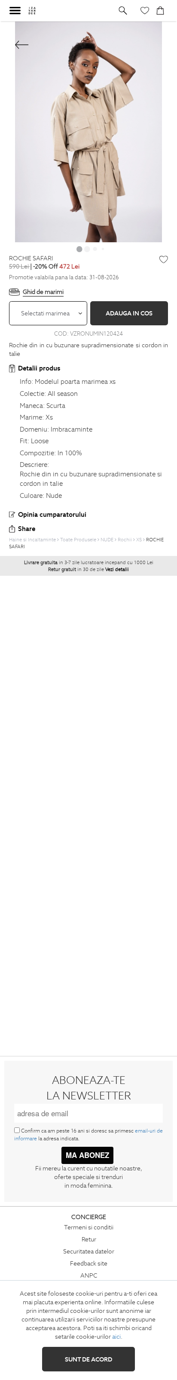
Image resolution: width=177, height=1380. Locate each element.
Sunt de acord (88, 1359)
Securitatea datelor (88, 1251)
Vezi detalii (117, 569)
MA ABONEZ (87, 1155)
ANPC (89, 1275)
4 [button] (102, 248)
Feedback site (88, 1263)
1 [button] (79, 248)
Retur (89, 1239)
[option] (88, 132)
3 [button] (95, 248)
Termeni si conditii (88, 1227)
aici (116, 1336)
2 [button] (87, 248)
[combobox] (48, 313)
